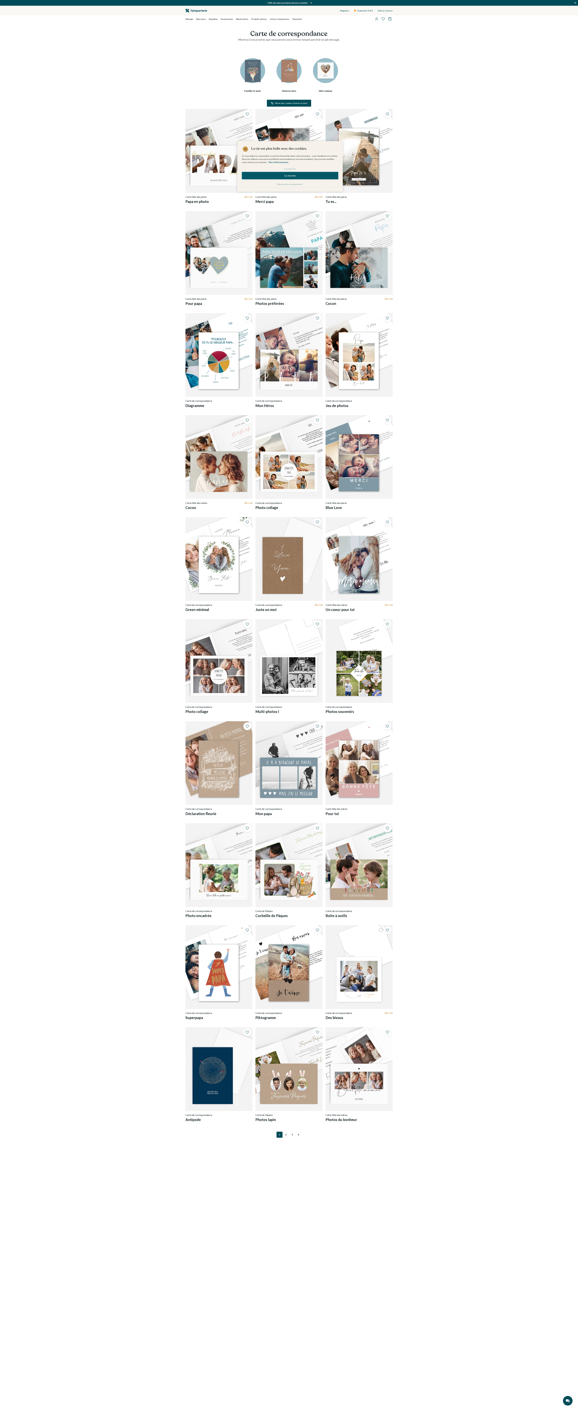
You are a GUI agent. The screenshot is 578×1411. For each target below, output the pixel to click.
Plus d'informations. (279, 162)
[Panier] (390, 19)
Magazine (344, 10)
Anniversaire (227, 19)
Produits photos (259, 19)
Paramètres (290, 168)
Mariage (189, 19)
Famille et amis (252, 90)
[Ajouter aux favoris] (247, 114)
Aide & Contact (385, 10)
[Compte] (376, 19)
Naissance (201, 19)
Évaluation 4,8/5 (365, 10)
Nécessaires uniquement (290, 184)
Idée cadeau (325, 90)
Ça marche (290, 175)
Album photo (242, 19)
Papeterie (297, 19)
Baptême (213, 19)
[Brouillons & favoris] (383, 19)
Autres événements (279, 19)
